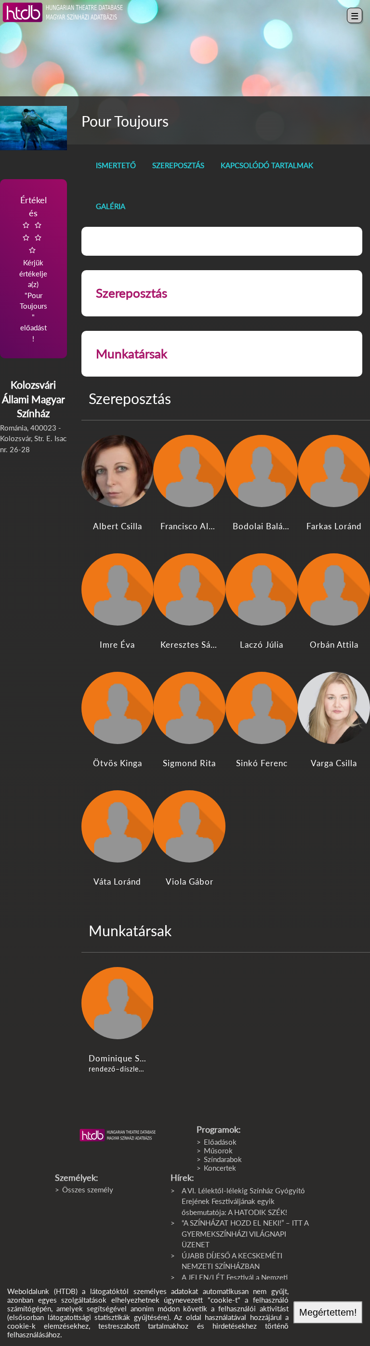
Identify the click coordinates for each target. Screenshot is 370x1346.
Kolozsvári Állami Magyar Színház (33, 399)
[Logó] (117, 1135)
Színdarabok (223, 1159)
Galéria (110, 206)
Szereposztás (178, 165)
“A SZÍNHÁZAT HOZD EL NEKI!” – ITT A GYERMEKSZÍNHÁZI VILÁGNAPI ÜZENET (245, 1233)
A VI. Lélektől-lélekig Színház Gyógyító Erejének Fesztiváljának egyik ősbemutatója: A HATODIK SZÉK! (243, 1201)
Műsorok (218, 1150)
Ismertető (116, 165)
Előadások (220, 1141)
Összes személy (87, 1189)
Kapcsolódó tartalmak (267, 165)
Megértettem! (328, 1312)
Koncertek (220, 1167)
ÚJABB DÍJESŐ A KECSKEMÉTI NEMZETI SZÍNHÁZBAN (232, 1261)
